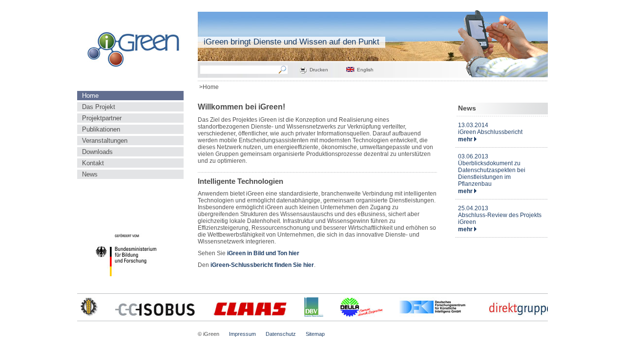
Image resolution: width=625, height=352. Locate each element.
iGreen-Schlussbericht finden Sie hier (262, 265)
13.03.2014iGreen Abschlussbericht (490, 128)
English (365, 69)
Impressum (242, 334)
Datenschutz (281, 334)
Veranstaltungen (104, 140)
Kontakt (93, 163)
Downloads (97, 151)
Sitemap (315, 334)
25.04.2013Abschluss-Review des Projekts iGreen (500, 215)
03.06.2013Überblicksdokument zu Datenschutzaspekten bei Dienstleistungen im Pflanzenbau (491, 170)
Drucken (319, 69)
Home (90, 95)
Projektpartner (102, 118)
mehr (466, 139)
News (90, 174)
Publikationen (101, 129)
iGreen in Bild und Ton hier (262, 253)
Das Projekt (98, 106)
